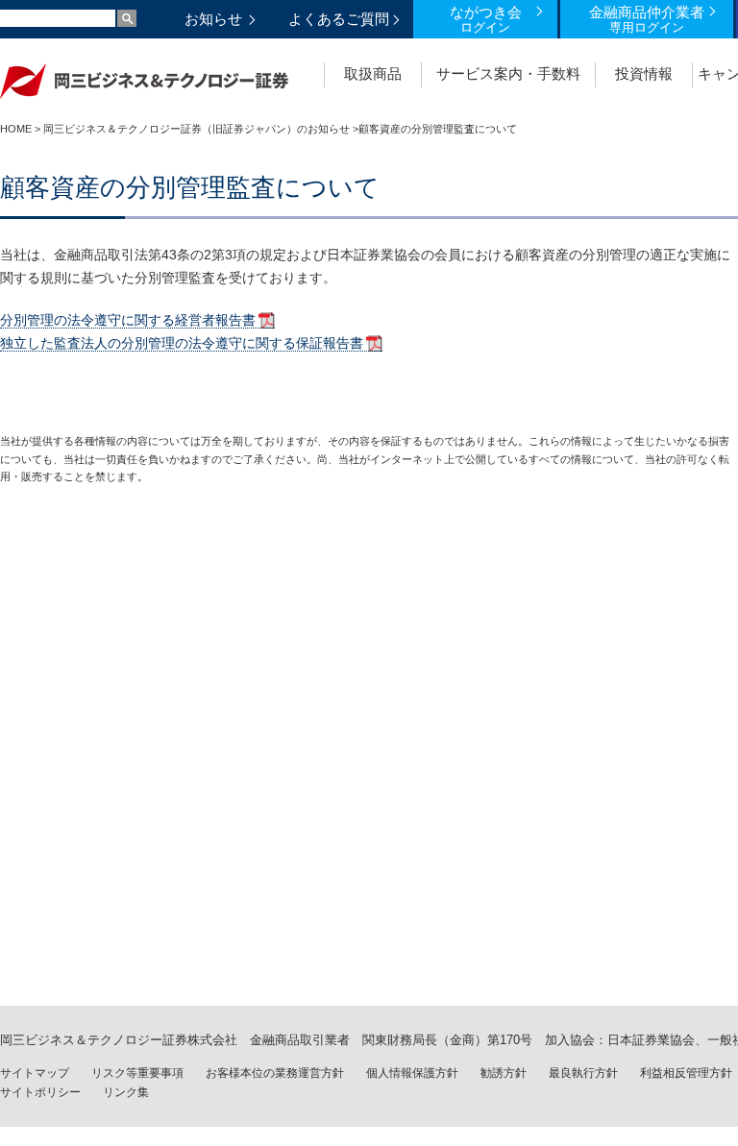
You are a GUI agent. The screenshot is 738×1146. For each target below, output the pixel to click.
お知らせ (213, 19)
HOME (16, 128)
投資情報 (644, 74)
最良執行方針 (583, 1073)
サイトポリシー (40, 1092)
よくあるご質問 (338, 19)
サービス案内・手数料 (508, 74)
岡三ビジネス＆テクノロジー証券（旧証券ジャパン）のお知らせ (196, 128)
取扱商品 (373, 74)
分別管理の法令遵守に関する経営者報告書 (128, 320)
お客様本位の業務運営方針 (275, 1073)
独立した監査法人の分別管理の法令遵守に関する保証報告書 (181, 343)
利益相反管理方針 (686, 1073)
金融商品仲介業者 (646, 19)
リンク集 (126, 1092)
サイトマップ (34, 1073)
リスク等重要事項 (137, 1073)
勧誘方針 (503, 1073)
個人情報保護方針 (412, 1073)
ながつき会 (486, 19)
